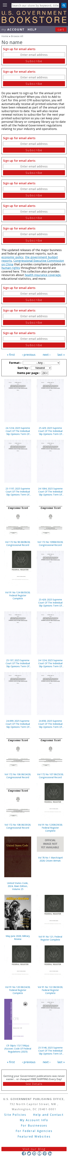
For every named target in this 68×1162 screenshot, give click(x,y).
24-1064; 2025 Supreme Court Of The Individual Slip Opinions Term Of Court (50, 491)
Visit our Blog (34, 1149)
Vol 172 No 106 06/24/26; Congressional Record (18, 776)
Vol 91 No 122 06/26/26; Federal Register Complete (50, 990)
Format (14, 363)
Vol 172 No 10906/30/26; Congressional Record (50, 543)
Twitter (29, 1153)
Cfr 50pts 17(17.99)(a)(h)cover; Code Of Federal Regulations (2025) (17, 1048)
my (13, 29)
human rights (10, 268)
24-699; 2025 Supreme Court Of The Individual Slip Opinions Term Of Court (18, 723)
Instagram (34, 1153)
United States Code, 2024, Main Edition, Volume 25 (17, 886)
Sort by (23, 368)
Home (4, 36)
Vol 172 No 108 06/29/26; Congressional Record (18, 826)
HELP (32, 29)
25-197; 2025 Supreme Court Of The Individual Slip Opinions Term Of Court (18, 663)
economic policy (12, 257)
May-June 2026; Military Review (18, 937)
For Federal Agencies (34, 1131)
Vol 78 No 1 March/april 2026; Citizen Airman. (50, 859)
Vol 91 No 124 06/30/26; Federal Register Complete (17, 595)
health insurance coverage (43, 275)
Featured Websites (34, 1136)
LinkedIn (50, 1153)
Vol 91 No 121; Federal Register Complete (50, 938)
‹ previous (28, 354)
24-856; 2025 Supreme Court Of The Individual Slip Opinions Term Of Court (50, 723)
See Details (34, 1084)
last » (61, 354)
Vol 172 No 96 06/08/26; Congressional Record (17, 543)
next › (46, 354)
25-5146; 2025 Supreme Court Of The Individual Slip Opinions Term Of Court (50, 1050)
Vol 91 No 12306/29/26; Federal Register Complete (50, 827)
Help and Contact (48, 1115)
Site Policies (15, 1115)
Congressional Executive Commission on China (32, 262)
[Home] (34, 22)
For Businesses (34, 1125)
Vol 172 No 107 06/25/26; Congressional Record (50, 776)
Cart (61, 29)
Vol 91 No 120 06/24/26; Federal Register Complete (17, 990)
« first (11, 354)
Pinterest (45, 1153)
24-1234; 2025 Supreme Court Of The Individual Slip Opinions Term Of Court (18, 431)
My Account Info (34, 1120)
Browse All (17, 36)
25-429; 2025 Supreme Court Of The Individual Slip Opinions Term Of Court (50, 431)
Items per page (28, 373)
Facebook (24, 1153)
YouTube (39, 1153)
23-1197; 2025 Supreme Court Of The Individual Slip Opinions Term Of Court (18, 491)
